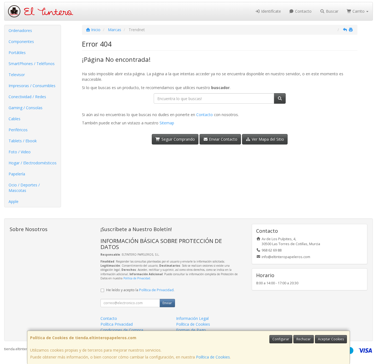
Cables (14, 118)
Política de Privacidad (136, 278)
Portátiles (17, 52)
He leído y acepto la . (140, 290)
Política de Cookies (213, 357)
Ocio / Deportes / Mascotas (24, 187)
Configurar (280, 339)
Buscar (331, 11)
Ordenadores (20, 30)
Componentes (21, 41)
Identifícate (270, 11)
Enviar (167, 303)
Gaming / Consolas (26, 107)
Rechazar (303, 339)
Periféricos (18, 129)
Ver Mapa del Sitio (267, 139)
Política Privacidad (116, 324)
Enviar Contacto (222, 139)
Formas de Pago (191, 330)
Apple (13, 201)
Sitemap (167, 122)
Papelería (17, 173)
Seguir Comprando (177, 139)
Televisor (17, 74)
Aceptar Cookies (331, 339)
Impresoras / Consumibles (32, 85)
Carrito (358, 11)
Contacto (303, 11)
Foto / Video (20, 151)
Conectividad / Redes (27, 96)
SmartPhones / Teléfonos (32, 63)
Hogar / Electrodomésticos (33, 162)
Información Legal (192, 318)
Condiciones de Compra (121, 330)
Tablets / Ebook (23, 140)
